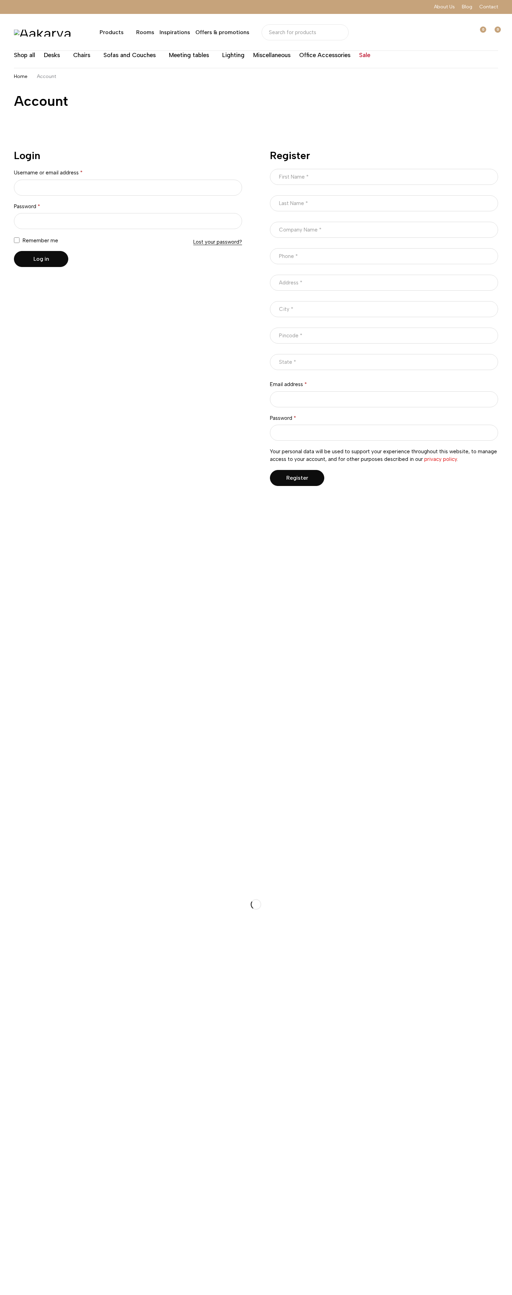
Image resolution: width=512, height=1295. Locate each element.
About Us (444, 7)
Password (27, 206)
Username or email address (48, 173)
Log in (41, 259)
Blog (467, 7)
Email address (288, 384)
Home (21, 76)
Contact (488, 7)
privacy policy (440, 459)
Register (297, 477)
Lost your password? (217, 242)
